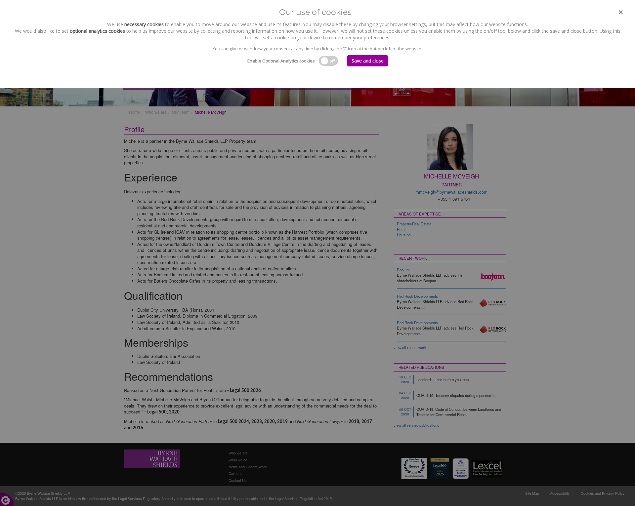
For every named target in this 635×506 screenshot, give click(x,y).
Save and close (368, 61)
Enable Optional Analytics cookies (281, 61)
